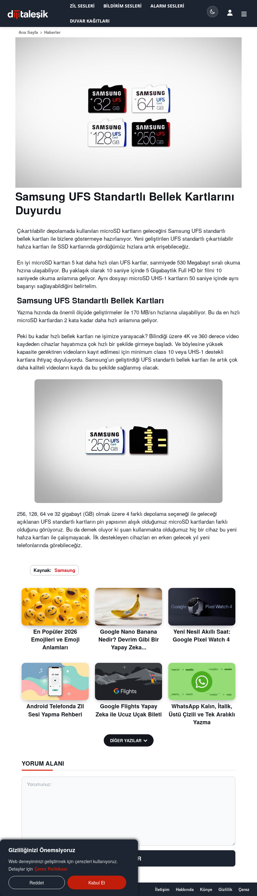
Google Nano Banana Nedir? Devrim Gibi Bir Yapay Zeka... (128, 639)
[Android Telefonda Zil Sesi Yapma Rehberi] (55, 681)
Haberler (52, 32)
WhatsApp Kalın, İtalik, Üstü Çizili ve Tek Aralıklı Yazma (202, 714)
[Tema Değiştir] (212, 11)
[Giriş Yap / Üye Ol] (230, 12)
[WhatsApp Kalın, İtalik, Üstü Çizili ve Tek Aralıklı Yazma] (201, 681)
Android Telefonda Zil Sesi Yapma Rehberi (55, 710)
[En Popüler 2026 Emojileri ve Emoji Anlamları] (55, 607)
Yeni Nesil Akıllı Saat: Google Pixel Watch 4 (202, 635)
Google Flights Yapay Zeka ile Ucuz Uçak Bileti (129, 710)
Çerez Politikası (50, 869)
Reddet (36, 882)
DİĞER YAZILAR (125, 740)
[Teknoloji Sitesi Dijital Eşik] (28, 14)
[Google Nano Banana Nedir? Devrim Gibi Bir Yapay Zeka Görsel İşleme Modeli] (128, 607)
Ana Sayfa (28, 32)
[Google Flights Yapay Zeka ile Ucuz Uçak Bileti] (128, 681)
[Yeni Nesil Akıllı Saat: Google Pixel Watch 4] (201, 607)
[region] (69, 868)
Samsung (65, 570)
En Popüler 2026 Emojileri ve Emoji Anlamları (55, 639)
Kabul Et (96, 882)
